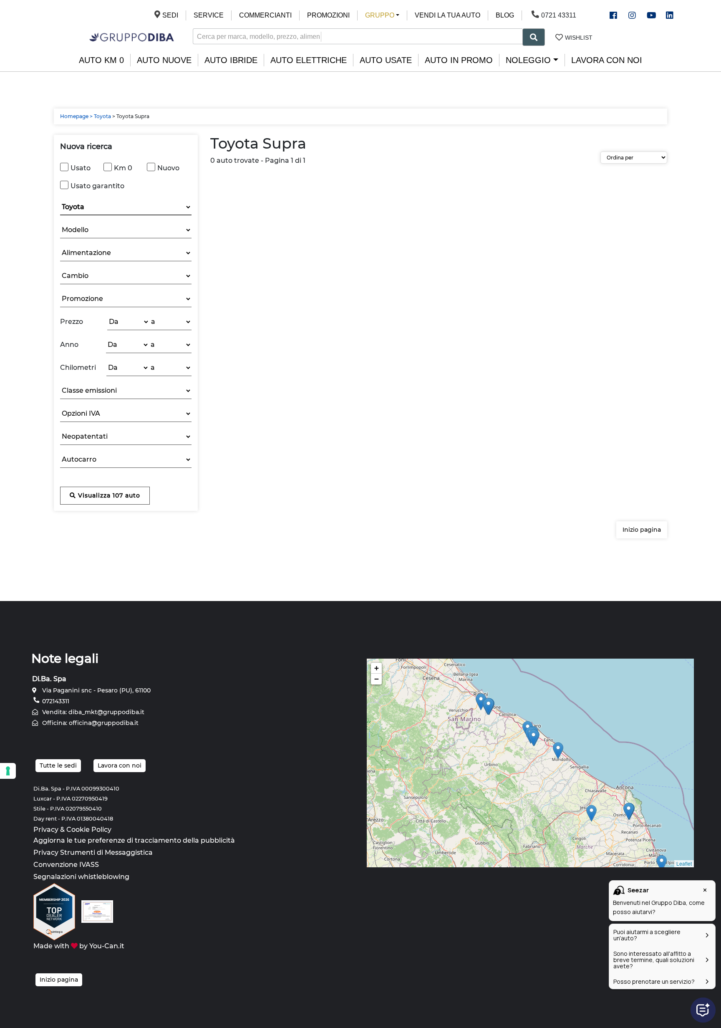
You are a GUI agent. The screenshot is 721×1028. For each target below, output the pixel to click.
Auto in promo (459, 60)
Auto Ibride (230, 60)
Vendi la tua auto (447, 15)
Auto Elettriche (308, 60)
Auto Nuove (164, 60)
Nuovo (168, 168)
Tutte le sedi (58, 765)
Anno (69, 345)
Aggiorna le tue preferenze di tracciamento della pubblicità (134, 840)
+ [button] (376, 668)
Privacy (45, 830)
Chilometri (78, 367)
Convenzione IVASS (66, 865)
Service (209, 15)
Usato (81, 168)
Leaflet (684, 863)
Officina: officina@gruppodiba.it (89, 723)
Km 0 (123, 168)
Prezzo (71, 322)
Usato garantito (97, 186)
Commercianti (265, 15)
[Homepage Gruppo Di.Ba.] (131, 36)
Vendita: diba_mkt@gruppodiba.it (92, 712)
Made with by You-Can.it (78, 946)
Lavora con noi (606, 60)
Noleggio (528, 60)
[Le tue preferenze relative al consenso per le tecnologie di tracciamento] (8, 771)
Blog (505, 15)
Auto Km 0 (101, 60)
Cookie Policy (88, 830)
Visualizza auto (108, 495)
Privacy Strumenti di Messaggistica (93, 852)
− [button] (376, 678)
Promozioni (328, 15)
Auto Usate (386, 60)
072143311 (54, 701)
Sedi (170, 15)
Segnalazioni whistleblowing (81, 877)
